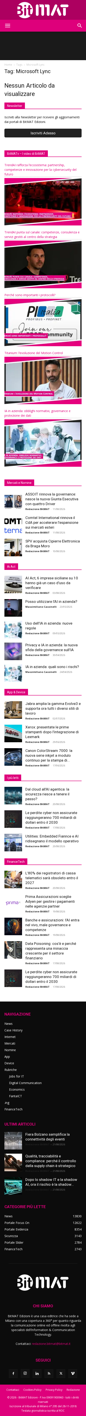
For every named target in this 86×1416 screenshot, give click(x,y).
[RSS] (49, 1373)
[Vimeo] (72, 1373)
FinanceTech (13, 1109)
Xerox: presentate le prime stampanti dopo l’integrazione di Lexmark (52, 732)
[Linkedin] (37, 1373)
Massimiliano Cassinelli (41, 606)
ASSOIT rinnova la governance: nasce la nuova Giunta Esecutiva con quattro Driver (51, 499)
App (7, 1056)
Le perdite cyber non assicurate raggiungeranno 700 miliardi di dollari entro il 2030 (51, 818)
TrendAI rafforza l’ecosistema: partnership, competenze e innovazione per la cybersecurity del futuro (40, 169)
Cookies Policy (32, 1390)
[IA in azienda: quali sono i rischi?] (13, 673)
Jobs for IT (16, 1076)
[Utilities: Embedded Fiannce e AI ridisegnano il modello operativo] (13, 842)
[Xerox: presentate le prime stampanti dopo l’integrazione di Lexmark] (13, 733)
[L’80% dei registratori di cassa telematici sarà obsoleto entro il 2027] (13, 879)
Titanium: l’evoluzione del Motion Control (33, 353)
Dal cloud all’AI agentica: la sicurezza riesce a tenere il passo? (47, 794)
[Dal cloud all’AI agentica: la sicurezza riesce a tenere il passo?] (13, 795)
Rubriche (10, 1070)
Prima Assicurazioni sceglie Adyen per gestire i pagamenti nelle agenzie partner (50, 901)
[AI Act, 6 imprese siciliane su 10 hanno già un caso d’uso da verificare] (13, 584)
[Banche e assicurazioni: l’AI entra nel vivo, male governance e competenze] (13, 926)
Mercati (9, 1043)
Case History (13, 1030)
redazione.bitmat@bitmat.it (51, 1344)
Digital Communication (25, 1083)
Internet (10, 1037)
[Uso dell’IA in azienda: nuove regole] (13, 629)
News (8, 1023)
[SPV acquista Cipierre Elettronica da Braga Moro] (13, 547)
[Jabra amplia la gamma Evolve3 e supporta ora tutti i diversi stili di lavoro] (13, 710)
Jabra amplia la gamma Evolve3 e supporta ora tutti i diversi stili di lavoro (53, 708)
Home (8, 65)
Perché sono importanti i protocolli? (29, 295)
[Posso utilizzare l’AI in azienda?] (13, 608)
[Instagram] (25, 1373)
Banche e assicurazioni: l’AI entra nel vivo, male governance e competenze (52, 925)
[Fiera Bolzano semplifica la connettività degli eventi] (13, 1140)
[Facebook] (13, 1373)
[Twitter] (60, 1373)
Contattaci (12, 1390)
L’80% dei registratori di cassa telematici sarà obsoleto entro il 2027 (51, 878)
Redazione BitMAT (37, 509)
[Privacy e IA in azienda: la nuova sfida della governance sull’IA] (13, 651)
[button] (7, 26)
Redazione (73, 1390)
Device (9, 1063)
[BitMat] (43, 10)
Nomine (10, 1050)
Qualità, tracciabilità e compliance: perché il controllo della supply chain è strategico (50, 1161)
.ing (6, 1103)
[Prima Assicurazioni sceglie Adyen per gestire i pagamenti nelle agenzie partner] (13, 903)
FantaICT (15, 1096)
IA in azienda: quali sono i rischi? (52, 667)
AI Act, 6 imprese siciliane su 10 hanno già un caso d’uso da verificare (51, 583)
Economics (17, 1089)
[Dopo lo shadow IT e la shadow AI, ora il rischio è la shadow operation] (13, 1186)
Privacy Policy (54, 1390)
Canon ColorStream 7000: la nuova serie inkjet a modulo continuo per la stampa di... (48, 755)
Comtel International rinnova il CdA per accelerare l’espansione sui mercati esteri (51, 522)
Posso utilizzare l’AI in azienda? (51, 601)
